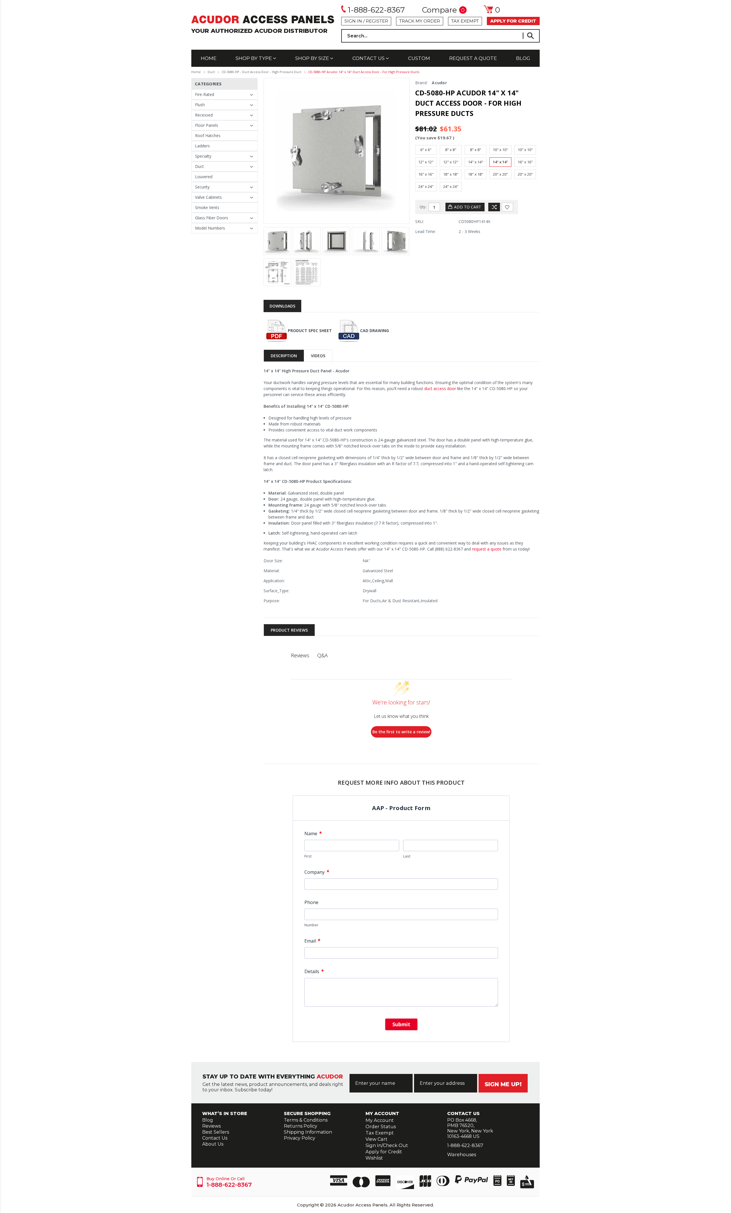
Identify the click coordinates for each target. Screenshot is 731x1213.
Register (377, 21)
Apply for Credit (384, 1151)
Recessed (204, 115)
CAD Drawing (374, 330)
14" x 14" (475, 161)
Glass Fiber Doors (211, 217)
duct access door (439, 388)
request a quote (486, 549)
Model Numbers (210, 228)
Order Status (381, 1126)
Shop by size (312, 58)
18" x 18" (450, 174)
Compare (443, 10)
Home (208, 58)
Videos (318, 355)
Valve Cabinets (208, 197)
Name (313, 833)
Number (311, 924)
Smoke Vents (207, 207)
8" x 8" (450, 149)
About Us (212, 1144)
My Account (380, 1120)
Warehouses (461, 1154)
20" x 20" (500, 174)
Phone (311, 902)
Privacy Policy (299, 1138)
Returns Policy (300, 1126)
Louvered (203, 176)
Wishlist (374, 1158)
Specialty (203, 156)
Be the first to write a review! (401, 731)
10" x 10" (500, 149)
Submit (401, 1024)
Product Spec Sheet (310, 330)
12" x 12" (425, 161)
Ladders (202, 145)
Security (202, 187)
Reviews (211, 1126)
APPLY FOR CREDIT (513, 21)
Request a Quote (473, 58)
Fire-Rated (204, 94)
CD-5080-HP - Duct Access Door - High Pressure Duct (261, 72)
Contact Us (369, 58)
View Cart (376, 1139)
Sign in (353, 21)
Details (314, 971)
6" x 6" (425, 149)
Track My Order (419, 21)
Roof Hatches (207, 135)
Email (312, 940)
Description (284, 355)
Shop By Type (254, 58)
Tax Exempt (465, 21)
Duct (211, 72)
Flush (200, 104)
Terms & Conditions (306, 1120)
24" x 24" (425, 186)
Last (406, 856)
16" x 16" (525, 161)
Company (316, 872)
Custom (419, 58)
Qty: (422, 206)
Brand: (421, 82)
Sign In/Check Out (387, 1145)
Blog (523, 58)
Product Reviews (289, 630)
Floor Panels (206, 125)
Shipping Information (308, 1132)
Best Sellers (215, 1132)
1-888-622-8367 (376, 10)
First (308, 856)
